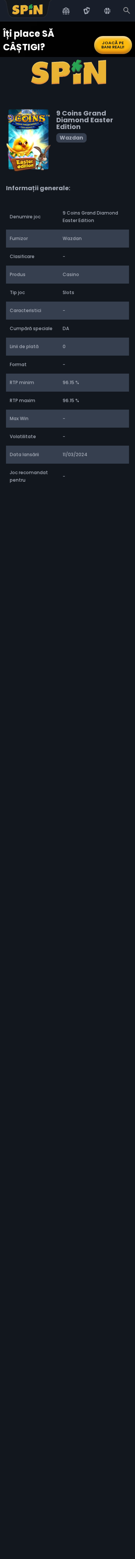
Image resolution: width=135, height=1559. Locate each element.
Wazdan (71, 137)
